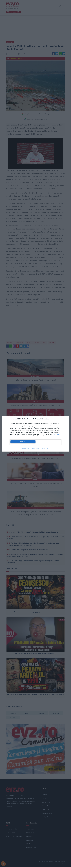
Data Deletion (25, 448)
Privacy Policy (45, 448)
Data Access (35, 448)
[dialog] (35, 433)
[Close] (65, 419)
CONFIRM (23, 442)
